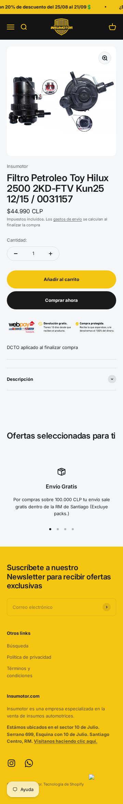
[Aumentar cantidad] (50, 253)
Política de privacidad (29, 657)
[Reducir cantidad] (15, 253)
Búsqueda (17, 645)
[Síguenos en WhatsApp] (28, 763)
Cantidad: (17, 240)
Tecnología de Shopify (63, 784)
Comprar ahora (61, 300)
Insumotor (17, 166)
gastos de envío (67, 219)
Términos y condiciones (19, 672)
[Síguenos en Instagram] (11, 763)
